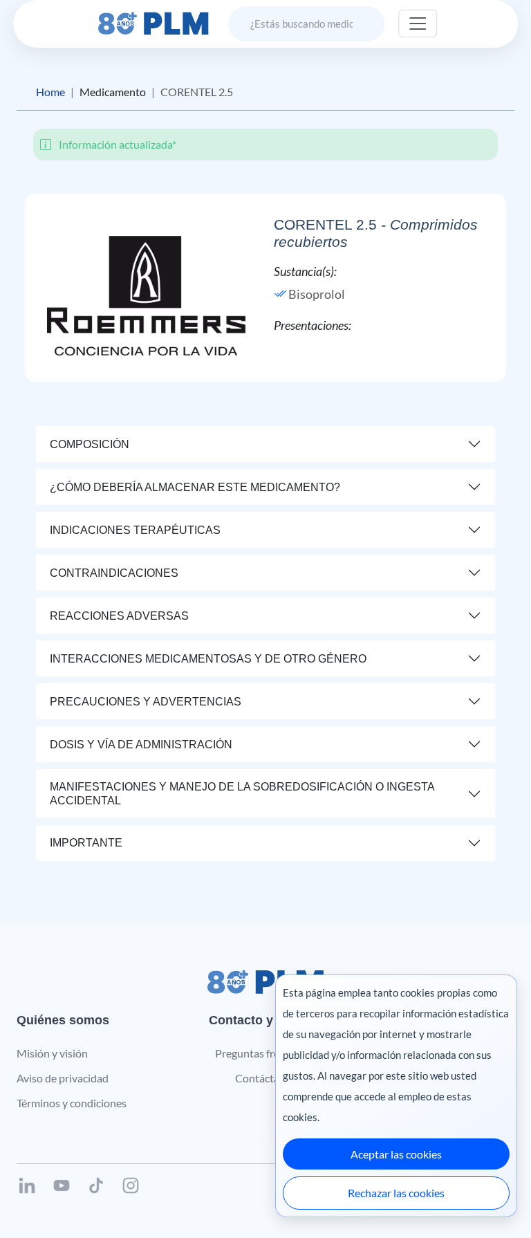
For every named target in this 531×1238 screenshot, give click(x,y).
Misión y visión (52, 1053)
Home (50, 91)
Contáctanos (266, 1077)
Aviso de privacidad (63, 1077)
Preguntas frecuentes (266, 1053)
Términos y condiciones (72, 1102)
